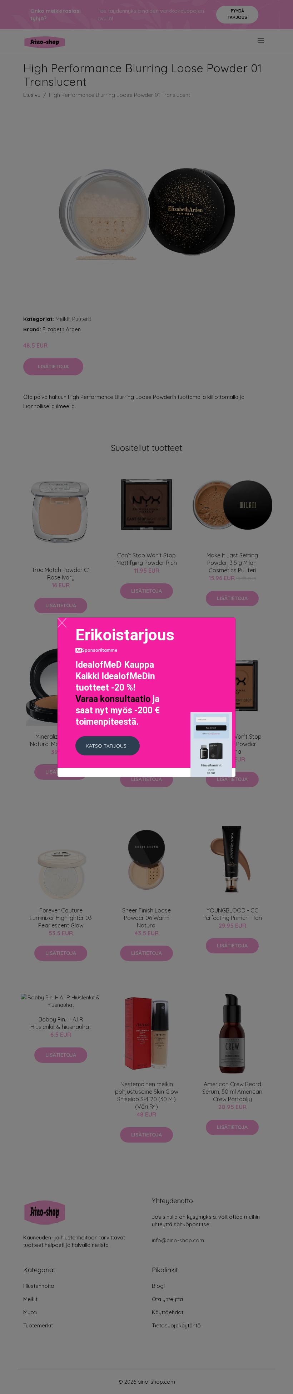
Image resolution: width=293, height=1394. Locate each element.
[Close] (62, 623)
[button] (107, 745)
